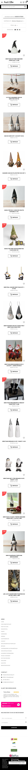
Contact (3, 641)
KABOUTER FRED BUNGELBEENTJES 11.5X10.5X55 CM (14, 249)
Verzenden (4, 633)
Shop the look (4, 626)
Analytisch (15, 760)
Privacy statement (5, 655)
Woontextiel (4, 629)
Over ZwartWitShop (6, 624)
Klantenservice (5, 638)
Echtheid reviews (5, 658)
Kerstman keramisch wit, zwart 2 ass (14, 441)
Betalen (3, 646)
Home (2, 621)
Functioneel (16, 759)
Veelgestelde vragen (6, 650)
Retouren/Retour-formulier (8, 643)
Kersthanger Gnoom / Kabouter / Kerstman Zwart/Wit (14, 326)
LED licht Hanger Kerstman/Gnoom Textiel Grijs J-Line (14, 594)
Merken (3, 636)
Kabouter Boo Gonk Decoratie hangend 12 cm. (14, 211)
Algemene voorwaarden (7, 653)
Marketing (22, 760)
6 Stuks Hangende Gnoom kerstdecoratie (14, 98)
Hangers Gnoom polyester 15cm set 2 (14, 173)
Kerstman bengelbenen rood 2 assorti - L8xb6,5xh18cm (14, 365)
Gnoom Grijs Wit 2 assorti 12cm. (14, 136)
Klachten (3, 663)
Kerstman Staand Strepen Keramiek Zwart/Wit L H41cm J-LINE (14, 517)
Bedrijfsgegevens (5, 665)
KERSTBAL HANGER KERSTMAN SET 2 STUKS (14, 288)
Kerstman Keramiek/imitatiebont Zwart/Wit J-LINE (14, 403)
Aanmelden (14, 727)
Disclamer (3, 660)
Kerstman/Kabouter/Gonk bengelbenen (14, 556)
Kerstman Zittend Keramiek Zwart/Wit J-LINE (14, 59)
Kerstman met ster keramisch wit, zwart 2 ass (14, 479)
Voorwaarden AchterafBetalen (9, 648)
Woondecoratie (9, 16)
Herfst (3, 631)
